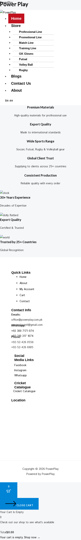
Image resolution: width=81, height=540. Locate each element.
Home (16, 18)
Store (16, 26)
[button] (44, 25)
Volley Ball (26, 64)
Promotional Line (30, 37)
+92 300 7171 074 (22, 331)
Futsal (23, 59)
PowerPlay (6, 3)
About (16, 90)
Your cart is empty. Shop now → (20, 537)
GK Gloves (26, 53)
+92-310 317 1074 (22, 336)
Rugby (23, 70)
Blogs (16, 76)
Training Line (27, 48)
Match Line (26, 42)
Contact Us (21, 83)
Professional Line (30, 31)
